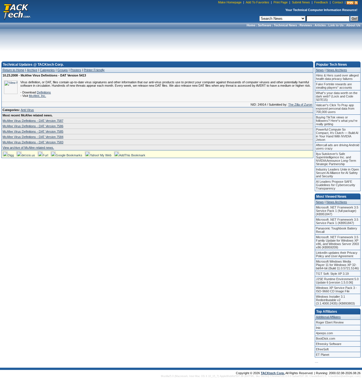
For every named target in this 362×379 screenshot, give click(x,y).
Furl (45, 155)
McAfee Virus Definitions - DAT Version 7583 (33, 142)
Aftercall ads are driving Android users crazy (337, 146)
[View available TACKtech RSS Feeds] (352, 3)
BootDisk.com (325, 338)
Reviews (305, 25)
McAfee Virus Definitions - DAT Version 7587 (33, 120)
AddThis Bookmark (132, 155)
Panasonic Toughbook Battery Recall (336, 230)
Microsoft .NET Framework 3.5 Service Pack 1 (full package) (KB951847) (337, 211)
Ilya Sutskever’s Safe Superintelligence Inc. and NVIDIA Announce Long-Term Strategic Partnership (336, 159)
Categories (47, 70)
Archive (32, 70)
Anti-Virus (27, 110)
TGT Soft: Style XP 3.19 (332, 273)
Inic (318, 327)
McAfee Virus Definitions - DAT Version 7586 (33, 126)
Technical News (285, 25)
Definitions (44, 92)
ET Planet (322, 354)
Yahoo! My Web (100, 155)
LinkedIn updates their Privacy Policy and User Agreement (336, 254)
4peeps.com (324, 333)
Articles (320, 25)
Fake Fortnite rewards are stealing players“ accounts (334, 85)
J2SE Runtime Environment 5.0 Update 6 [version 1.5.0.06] (337, 280)
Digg (11, 155)
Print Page (280, 2)
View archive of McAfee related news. (28, 147)
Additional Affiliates (328, 317)
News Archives (336, 70)
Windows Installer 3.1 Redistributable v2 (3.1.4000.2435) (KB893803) (335, 300)
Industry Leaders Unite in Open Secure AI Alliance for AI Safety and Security (337, 173)
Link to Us (336, 25)
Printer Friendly (94, 70)
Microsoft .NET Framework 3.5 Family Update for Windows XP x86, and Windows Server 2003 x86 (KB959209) (337, 242)
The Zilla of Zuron (300, 104)
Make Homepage (230, 2)
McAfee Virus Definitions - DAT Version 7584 (33, 137)
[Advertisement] (181, 43)
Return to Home (13, 70)
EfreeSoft (322, 349)
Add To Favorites (257, 2)
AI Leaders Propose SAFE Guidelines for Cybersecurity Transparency (335, 185)
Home (251, 25)
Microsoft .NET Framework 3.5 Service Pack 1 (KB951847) (337, 221)
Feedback (321, 2)
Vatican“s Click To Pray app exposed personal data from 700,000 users (335, 108)
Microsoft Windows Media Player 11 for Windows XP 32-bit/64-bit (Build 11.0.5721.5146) (337, 265)
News (320, 70)
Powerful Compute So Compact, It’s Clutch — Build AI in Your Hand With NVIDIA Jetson (337, 134)
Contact (337, 2)
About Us (353, 25)
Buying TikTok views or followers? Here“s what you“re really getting (336, 121)
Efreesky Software (328, 344)
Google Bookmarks (69, 155)
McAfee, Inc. (37, 95)
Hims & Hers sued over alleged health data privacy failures (337, 77)
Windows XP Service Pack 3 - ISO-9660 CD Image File (336, 289)
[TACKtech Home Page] (17, 11)
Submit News (301, 2)
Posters (75, 70)
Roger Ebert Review (330, 322)
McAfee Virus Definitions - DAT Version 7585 (33, 131)
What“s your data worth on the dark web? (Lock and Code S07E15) (336, 96)
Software (264, 25)
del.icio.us (28, 155)
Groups (62, 70)
